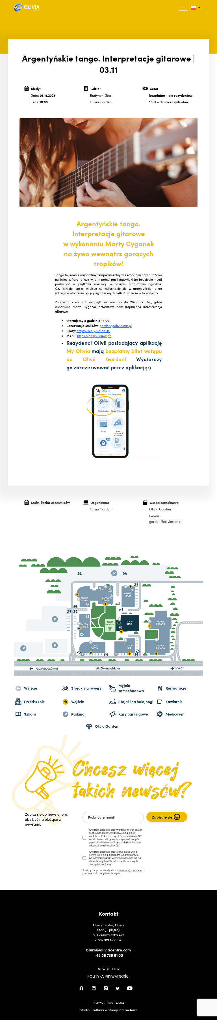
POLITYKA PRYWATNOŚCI (108, 976)
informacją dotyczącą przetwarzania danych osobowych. (113, 871)
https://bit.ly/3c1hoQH (93, 330)
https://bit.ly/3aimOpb (94, 336)
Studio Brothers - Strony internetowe (109, 1009)
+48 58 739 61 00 (108, 955)
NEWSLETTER (109, 969)
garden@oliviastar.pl (115, 325)
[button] (183, 8)
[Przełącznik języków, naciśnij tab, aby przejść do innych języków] (195, 8)
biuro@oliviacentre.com (108, 950)
